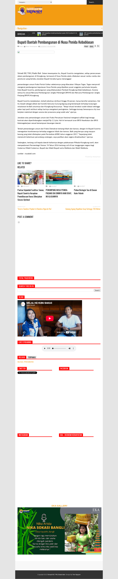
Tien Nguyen (76, 574)
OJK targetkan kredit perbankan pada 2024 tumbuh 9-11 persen (33, 34)
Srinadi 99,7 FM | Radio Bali (56, 574)
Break (21, 34)
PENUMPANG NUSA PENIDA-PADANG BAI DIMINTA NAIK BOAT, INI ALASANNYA (59, 193)
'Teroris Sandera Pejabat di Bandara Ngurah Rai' (35, 209)
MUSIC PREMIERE (26, 362)
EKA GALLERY (59, 506)
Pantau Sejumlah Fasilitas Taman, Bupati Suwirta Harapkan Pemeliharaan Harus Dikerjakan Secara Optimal (31, 194)
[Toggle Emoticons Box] (19, 222)
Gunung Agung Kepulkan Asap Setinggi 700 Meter (82, 209)
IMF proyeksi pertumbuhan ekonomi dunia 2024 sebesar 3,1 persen (77, 34)
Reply (21, 46)
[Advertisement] (59, 20)
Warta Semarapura (31, 46)
